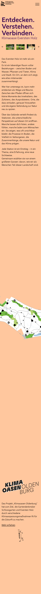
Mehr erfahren (8, 525)
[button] (22, 324)
